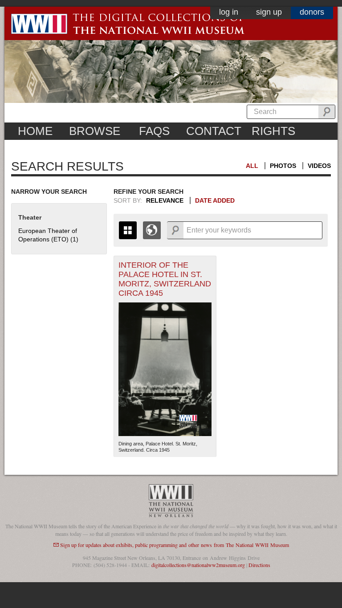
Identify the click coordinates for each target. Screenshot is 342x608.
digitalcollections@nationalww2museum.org (198, 564)
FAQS (154, 131)
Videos (319, 165)
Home (35, 131)
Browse (94, 131)
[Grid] (128, 230)
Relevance (164, 200)
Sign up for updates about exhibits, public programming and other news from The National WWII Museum (174, 544)
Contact (213, 131)
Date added (215, 200)
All (252, 165)
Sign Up (269, 12)
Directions (259, 564)
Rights (273, 131)
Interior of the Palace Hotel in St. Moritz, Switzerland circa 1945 (164, 279)
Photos (283, 165)
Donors (312, 12)
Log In (228, 12)
